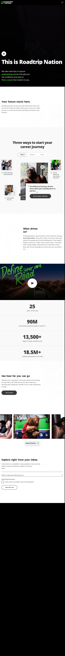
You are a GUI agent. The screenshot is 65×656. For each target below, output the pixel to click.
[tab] (22, 154)
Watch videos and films (40, 196)
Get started (9, 392)
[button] (32, 281)
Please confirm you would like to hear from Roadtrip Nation (19, 482)
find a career (7, 80)
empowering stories (10, 74)
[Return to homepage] (7, 2)
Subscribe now (9, 487)
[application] (32, 282)
